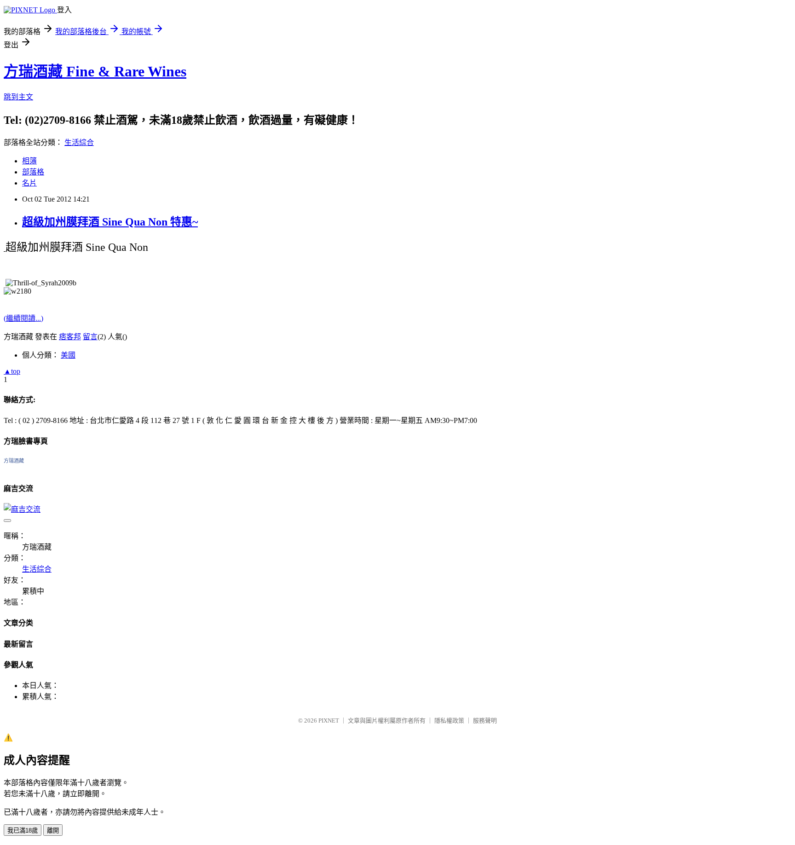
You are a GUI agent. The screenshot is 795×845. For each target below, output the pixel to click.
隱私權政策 (449, 720)
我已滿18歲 (22, 830)
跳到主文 (18, 97)
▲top (12, 371)
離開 (53, 830)
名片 (29, 183)
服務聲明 (485, 720)
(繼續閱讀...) (23, 318)
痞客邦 (70, 337)
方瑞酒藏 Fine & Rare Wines (95, 71)
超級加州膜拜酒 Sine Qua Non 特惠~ (110, 222)
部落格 (33, 172)
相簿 (29, 161)
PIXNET (328, 720)
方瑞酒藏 (14, 460)
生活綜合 (79, 142)
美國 (68, 355)
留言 (90, 337)
